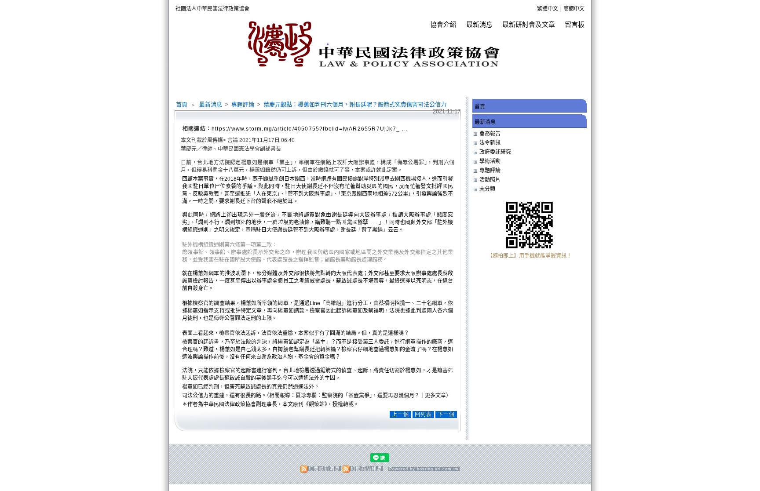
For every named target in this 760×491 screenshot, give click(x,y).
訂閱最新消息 (324, 468)
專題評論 (243, 104)
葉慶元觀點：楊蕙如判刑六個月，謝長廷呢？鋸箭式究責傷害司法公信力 (354, 104)
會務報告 (490, 134)
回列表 (423, 414)
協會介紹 (443, 24)
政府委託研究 (495, 152)
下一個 (446, 414)
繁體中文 (547, 9)
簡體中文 (574, 9)
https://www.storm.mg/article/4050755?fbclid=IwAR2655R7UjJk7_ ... (309, 129)
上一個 (400, 414)
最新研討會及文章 (528, 24)
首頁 (181, 104)
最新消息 (479, 24)
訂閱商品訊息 (366, 468)
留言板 (575, 24)
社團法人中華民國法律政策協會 (212, 9)
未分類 (487, 189)
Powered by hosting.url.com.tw (424, 469)
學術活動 (490, 161)
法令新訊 (490, 143)
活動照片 (490, 180)
